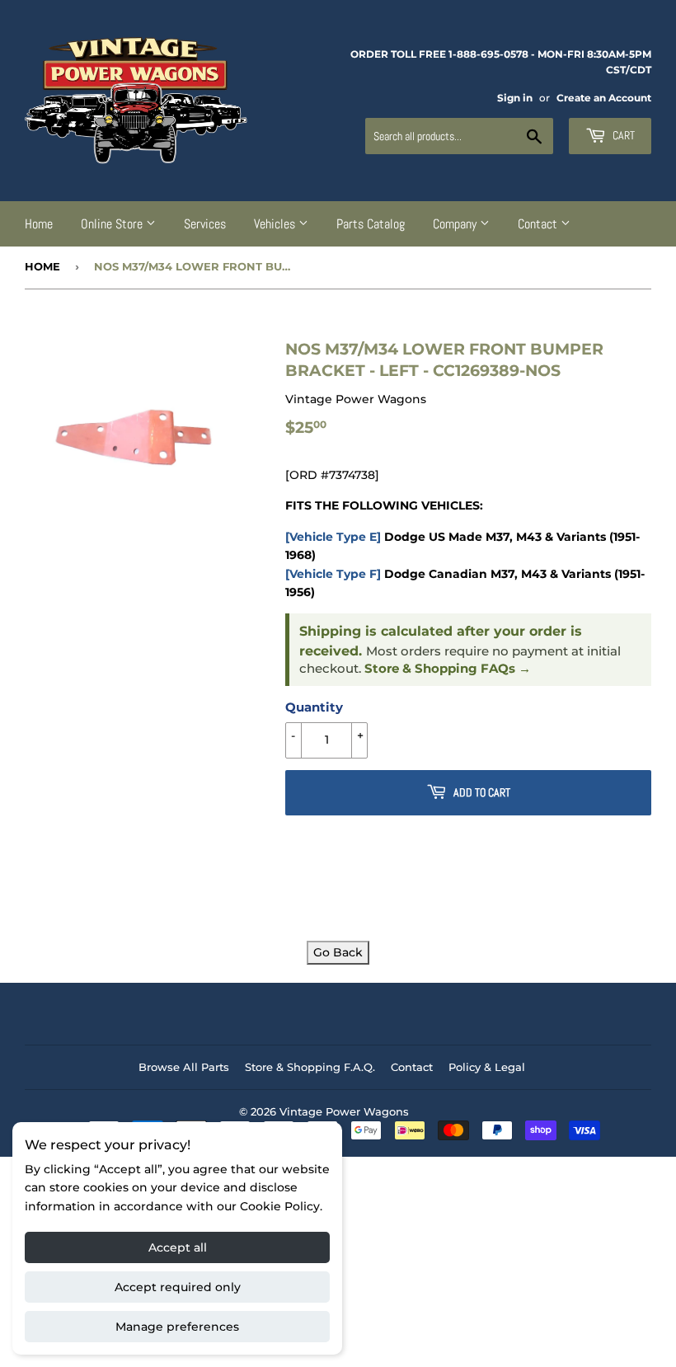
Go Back (338, 952)
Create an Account (603, 98)
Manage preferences (177, 1326)
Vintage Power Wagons (344, 1111)
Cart (622, 135)
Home (39, 224)
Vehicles (276, 224)
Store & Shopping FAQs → (447, 668)
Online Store (113, 224)
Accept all (177, 1247)
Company (456, 224)
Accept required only (178, 1287)
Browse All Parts (183, 1066)
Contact (539, 224)
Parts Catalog (370, 224)
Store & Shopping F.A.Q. (310, 1066)
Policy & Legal (486, 1066)
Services (205, 224)
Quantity (314, 707)
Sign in (515, 98)
